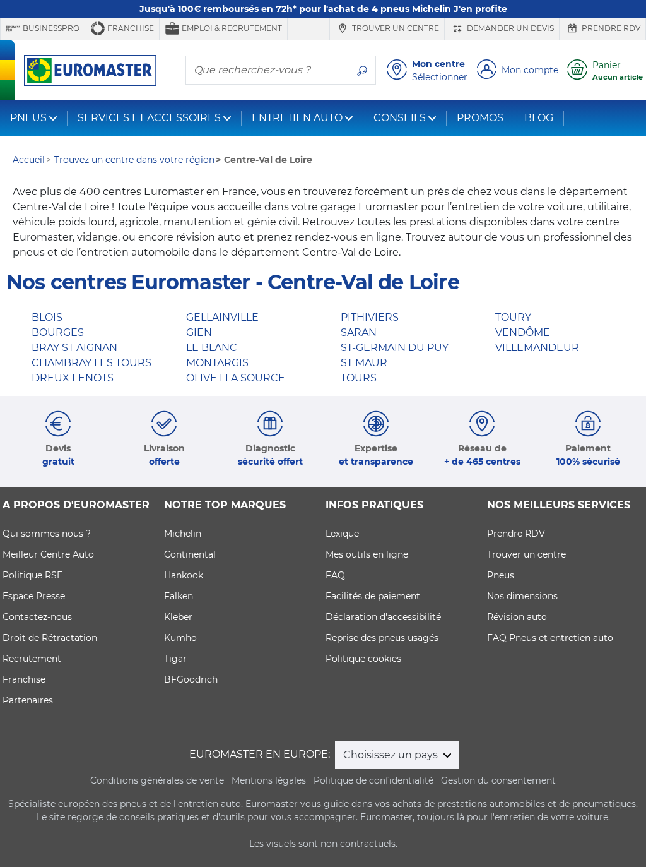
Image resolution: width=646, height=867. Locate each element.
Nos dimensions (522, 596)
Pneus (500, 575)
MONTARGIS (217, 363)
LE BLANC (211, 348)
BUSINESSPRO (50, 28)
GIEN (199, 332)
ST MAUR (364, 363)
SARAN (359, 332)
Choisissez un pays (391, 755)
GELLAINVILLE (222, 317)
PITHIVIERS (370, 317)
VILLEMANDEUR (537, 348)
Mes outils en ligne (367, 554)
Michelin (182, 533)
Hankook (183, 575)
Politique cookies (363, 658)
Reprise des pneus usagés (382, 637)
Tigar (175, 658)
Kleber (178, 617)
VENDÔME (522, 332)
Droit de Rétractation (50, 637)
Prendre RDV (610, 28)
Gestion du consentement (498, 780)
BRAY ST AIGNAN (74, 348)
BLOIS (47, 317)
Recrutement (32, 658)
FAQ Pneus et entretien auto (550, 637)
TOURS (359, 378)
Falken (178, 596)
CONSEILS (399, 118)
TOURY (513, 317)
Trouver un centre (394, 28)
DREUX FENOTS (73, 378)
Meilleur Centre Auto (48, 554)
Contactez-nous (37, 617)
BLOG (538, 118)
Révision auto (517, 617)
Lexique (342, 533)
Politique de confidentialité (373, 780)
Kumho (180, 637)
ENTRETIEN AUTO (297, 118)
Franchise (129, 28)
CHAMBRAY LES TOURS (91, 363)
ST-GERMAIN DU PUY (395, 348)
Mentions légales (269, 780)
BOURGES (58, 332)
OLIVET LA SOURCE (235, 378)
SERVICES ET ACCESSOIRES (149, 118)
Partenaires (28, 700)
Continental (190, 554)
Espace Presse (34, 596)
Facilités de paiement (373, 596)
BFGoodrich (191, 679)
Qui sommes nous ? (47, 533)
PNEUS (28, 118)
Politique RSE (32, 575)
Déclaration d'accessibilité (383, 617)
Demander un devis (509, 28)
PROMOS (480, 118)
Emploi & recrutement (231, 28)
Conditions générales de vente (157, 780)
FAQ (335, 575)
